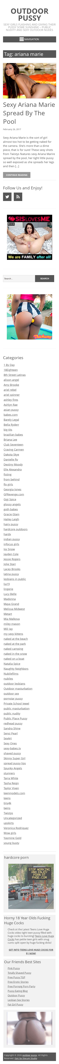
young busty (11, 843)
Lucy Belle (10, 594)
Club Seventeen (13, 444)
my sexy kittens (13, 634)
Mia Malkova (12, 619)
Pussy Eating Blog (18, 991)
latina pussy (11, 574)
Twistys (8, 813)
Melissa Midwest (14, 609)
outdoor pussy (29, 14)
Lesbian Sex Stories (19, 1000)
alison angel (11, 380)
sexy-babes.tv (12, 748)
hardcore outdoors (16, 529)
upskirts (9, 823)
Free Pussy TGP (16, 977)
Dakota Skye (11, 454)
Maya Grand (11, 604)
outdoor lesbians (14, 683)
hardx (7, 534)
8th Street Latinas (15, 375)
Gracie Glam (11, 514)
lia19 (7, 584)
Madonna (10, 599)
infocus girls (11, 544)
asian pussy (11, 410)
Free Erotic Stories (18, 982)
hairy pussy (11, 524)
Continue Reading (16, 175)
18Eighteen (11, 370)
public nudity (12, 713)
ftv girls (8, 484)
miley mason (12, 624)
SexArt (8, 738)
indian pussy (12, 539)
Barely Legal (11, 419)
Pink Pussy (14, 968)
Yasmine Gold (12, 838)
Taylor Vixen (11, 788)
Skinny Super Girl (14, 758)
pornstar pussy (13, 698)
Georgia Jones (12, 489)
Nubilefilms (11, 673)
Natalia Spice (12, 663)
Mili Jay (8, 629)
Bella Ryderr (11, 424)
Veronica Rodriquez (16, 828)
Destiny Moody (13, 464)
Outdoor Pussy (16, 995)
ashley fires (11, 400)
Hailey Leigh (11, 519)
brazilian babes (13, 434)
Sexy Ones (10, 743)
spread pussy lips (15, 763)
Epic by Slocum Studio (26, 1058)
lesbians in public (15, 579)
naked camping (13, 649)
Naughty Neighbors (16, 668)
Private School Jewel (16, 703)
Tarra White (11, 778)
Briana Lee (10, 439)
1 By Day (9, 365)
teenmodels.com (14, 793)
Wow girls (10, 833)
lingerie (8, 589)
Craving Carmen (14, 449)
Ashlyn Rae (11, 405)
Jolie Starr (10, 564)
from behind (12, 479)
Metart (8, 614)
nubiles (8, 678)
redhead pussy (13, 723)
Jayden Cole (11, 554)
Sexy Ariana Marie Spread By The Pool (29, 113)
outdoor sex (11, 693)
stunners (9, 773)
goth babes (11, 509)
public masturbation (16, 708)
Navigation (31, 39)
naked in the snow (15, 654)
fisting (7, 474)
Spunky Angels (13, 768)
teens (7, 798)
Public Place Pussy (15, 718)
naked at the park (15, 644)
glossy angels (12, 504)
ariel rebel (10, 390)
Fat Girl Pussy (15, 1004)
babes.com (11, 414)
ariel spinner (12, 395)
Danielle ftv (11, 459)
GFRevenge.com (14, 494)
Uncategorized (13, 818)
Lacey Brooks (12, 569)
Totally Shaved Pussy (19, 973)
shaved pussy (12, 753)
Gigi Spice (10, 499)
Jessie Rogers (12, 559)
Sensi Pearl (11, 733)
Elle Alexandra (13, 469)
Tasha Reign (11, 783)
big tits (8, 429)
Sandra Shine (12, 728)
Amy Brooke (11, 385)
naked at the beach (16, 639)
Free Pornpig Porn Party (21, 986)
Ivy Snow (9, 549)
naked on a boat (14, 658)
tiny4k (7, 803)
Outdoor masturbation (18, 688)
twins (7, 808)
